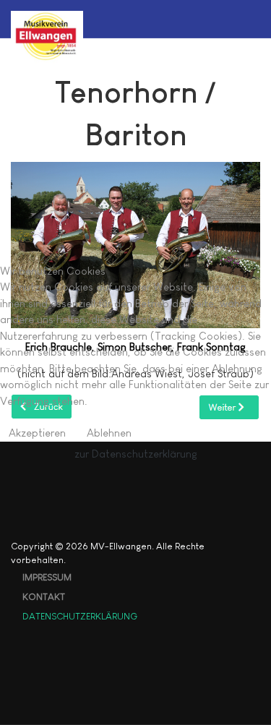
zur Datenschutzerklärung (135, 453)
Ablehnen (109, 432)
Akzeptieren (37, 432)
